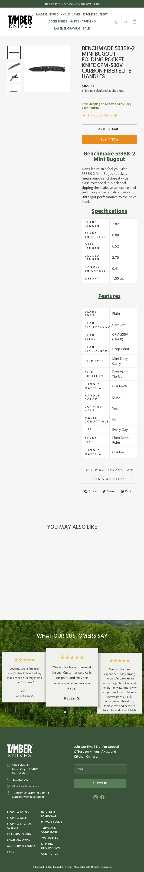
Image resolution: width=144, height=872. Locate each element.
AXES (76, 14)
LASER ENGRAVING (67, 28)
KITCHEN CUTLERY (95, 14)
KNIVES (66, 14)
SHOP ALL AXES (17, 818)
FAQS (10, 852)
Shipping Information (50, 846)
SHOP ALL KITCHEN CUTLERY (19, 826)
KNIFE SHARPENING (83, 21)
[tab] (109, 211)
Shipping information (109, 469)
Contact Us (49, 853)
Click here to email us (25, 786)
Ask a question (109, 478)
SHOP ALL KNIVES (18, 811)
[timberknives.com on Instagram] (95, 797)
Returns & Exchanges (49, 813)
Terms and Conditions (49, 829)
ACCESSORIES (57, 21)
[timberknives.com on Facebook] (102, 797)
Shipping (87, 91)
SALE (86, 28)
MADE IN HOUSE (47, 14)
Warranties (49, 837)
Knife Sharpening (19, 834)
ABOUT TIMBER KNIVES (21, 846)
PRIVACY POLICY (51, 821)
